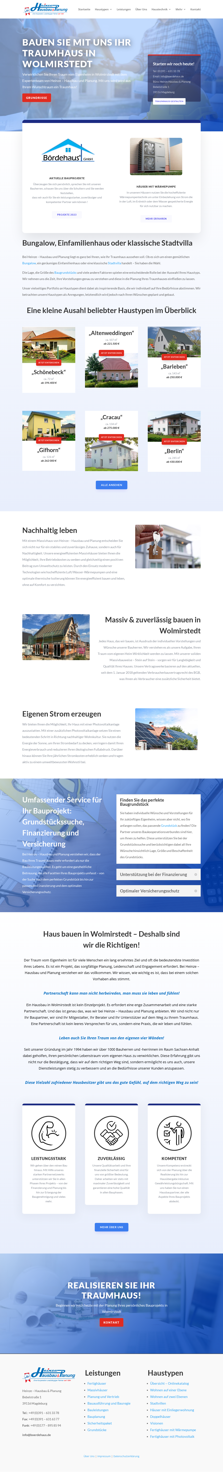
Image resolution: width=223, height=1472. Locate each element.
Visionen (156, 1423)
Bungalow (29, 263)
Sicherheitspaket (99, 1423)
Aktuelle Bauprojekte (67, 178)
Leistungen (124, 9)
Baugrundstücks (65, 272)
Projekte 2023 (67, 214)
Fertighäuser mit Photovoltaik (172, 1436)
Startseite (84, 9)
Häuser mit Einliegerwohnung (172, 1410)
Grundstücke (96, 1430)
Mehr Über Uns (111, 1227)
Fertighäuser (96, 1383)
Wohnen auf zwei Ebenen (169, 1397)
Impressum (104, 1456)
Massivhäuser (97, 1390)
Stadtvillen (158, 1403)
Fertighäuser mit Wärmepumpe (173, 1430)
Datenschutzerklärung (126, 1456)
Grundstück (169, 825)
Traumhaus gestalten (169, 101)
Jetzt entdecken (48, 362)
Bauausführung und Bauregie (108, 1403)
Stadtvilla (114, 263)
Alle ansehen (111, 484)
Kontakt (195, 9)
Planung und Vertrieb (103, 1397)
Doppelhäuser (160, 1417)
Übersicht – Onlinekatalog (169, 1383)
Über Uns (141, 9)
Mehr (179, 9)
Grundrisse (36, 97)
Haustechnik (160, 9)
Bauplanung (96, 1417)
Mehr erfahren (156, 218)
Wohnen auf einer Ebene (168, 1390)
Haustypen (102, 9)
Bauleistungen (98, 1410)
